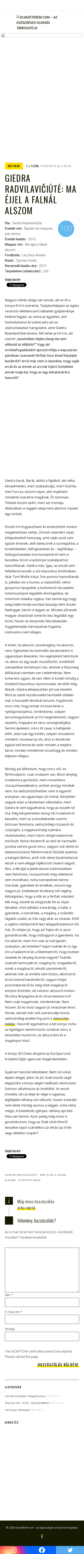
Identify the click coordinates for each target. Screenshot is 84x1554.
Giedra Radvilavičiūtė (22, 1175)
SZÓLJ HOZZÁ (26, 1208)
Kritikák (14, 166)
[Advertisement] (42, 432)
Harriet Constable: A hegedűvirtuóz (25, 1396)
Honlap (10, 1329)
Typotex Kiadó (30, 1180)
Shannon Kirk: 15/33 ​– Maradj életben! (27, 1402)
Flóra (35, 166)
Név (9, 1295)
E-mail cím (13, 1312)
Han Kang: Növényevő (17, 1409)
